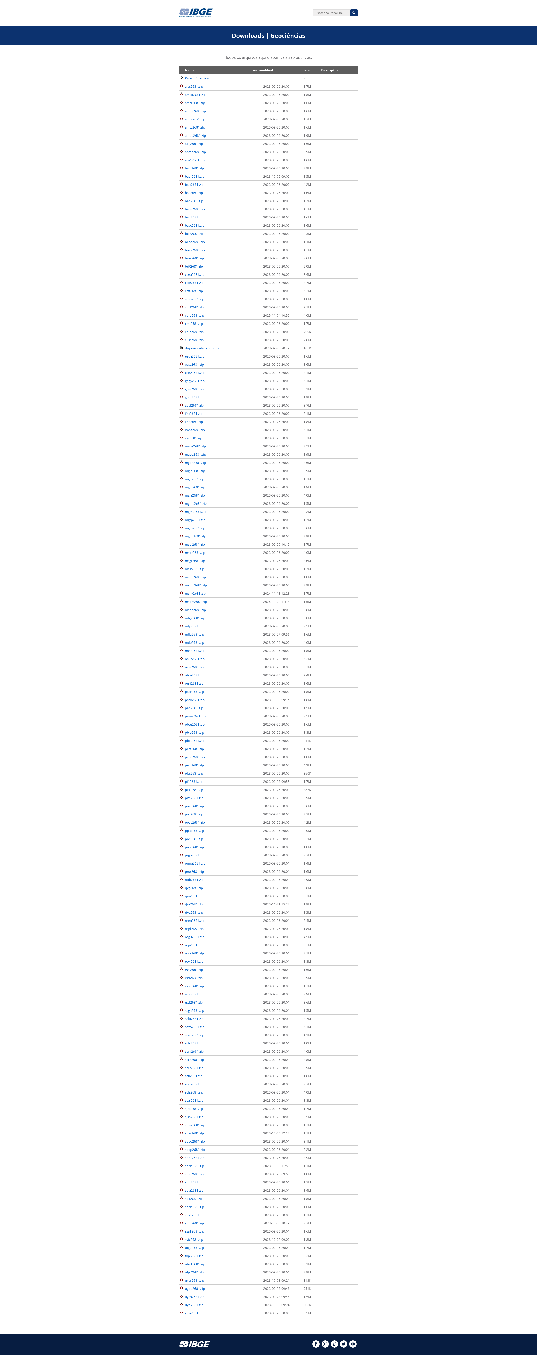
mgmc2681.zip (196, 503)
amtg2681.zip (195, 127)
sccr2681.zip (194, 1068)
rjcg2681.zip (194, 888)
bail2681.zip (194, 193)
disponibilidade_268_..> (202, 348)
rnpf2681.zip (194, 929)
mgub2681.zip (195, 536)
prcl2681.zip (194, 839)
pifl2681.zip (193, 781)
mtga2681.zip (195, 618)
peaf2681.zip (194, 749)
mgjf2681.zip (194, 479)
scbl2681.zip (194, 1043)
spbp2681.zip (195, 1149)
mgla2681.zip (195, 495)
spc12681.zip (194, 1158)
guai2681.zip (194, 405)
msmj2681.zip (195, 577)
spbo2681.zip (195, 1141)
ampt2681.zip (195, 119)
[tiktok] (334, 1346)
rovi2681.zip (194, 961)
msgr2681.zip (195, 561)
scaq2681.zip (194, 1035)
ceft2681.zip (194, 291)
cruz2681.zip (194, 332)
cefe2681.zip (194, 283)
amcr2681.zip (195, 103)
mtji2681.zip (194, 626)
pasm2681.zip (195, 716)
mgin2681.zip (195, 471)
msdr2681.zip (195, 552)
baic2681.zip (194, 184)
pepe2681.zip (195, 757)
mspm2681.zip (196, 601)
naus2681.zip (195, 659)
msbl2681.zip (195, 544)
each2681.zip (194, 356)
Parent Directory (197, 78)
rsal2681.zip (194, 969)
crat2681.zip (194, 323)
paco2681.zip (195, 700)
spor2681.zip (194, 1207)
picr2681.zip (194, 773)
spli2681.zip (194, 1198)
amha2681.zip (195, 111)
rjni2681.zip (193, 896)
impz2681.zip (195, 430)
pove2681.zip (195, 822)
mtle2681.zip (194, 642)
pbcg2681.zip (195, 724)
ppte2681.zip (194, 830)
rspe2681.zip (194, 986)
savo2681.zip (194, 1027)
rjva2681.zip (194, 912)
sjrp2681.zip (194, 1109)
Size (307, 70)
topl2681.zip (194, 1256)
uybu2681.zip (195, 1288)
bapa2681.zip (195, 209)
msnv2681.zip (195, 593)
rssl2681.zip (194, 1002)
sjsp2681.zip (194, 1117)
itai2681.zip (193, 438)
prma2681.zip (195, 863)
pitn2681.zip (194, 798)
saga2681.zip (194, 1010)
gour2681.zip (194, 397)
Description (330, 70)
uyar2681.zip (194, 1280)
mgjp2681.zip (195, 487)
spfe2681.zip (194, 1174)
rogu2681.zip (194, 937)
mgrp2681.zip (195, 520)
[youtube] (353, 1346)
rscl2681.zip (194, 978)
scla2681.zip (194, 1092)
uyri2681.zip (194, 1305)
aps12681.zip (195, 160)
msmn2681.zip (196, 585)
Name (189, 70)
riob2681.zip (194, 880)
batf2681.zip (194, 217)
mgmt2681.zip (195, 512)
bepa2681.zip (195, 242)
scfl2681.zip (193, 1076)
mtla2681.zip (194, 634)
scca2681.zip (194, 1051)
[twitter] (343, 1346)
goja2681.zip (194, 389)
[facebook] (316, 1346)
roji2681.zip (193, 945)
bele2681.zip (194, 233)
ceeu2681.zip (194, 274)
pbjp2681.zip (194, 732)
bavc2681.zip (194, 225)
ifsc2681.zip (193, 413)
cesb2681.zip (194, 299)
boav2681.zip (195, 250)
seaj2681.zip (194, 1100)
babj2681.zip (194, 168)
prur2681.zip (194, 871)
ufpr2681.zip (194, 1272)
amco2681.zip (195, 94)
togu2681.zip (194, 1248)
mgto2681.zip (195, 528)
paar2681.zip (194, 691)
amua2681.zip (195, 135)
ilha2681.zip (194, 422)
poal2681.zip (194, 806)
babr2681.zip (194, 176)
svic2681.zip (194, 1239)
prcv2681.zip (194, 847)
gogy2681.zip (195, 381)
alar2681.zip (194, 86)
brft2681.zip (194, 266)
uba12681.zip (195, 1264)
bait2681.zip (194, 201)
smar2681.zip (195, 1125)
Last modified (262, 70)
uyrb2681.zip (194, 1297)
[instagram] (325, 1346)
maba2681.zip (195, 446)
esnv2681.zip (194, 373)
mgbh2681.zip (195, 462)
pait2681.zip (194, 708)
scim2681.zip (194, 1084)
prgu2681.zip (194, 855)
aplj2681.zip (194, 144)
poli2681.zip (194, 814)
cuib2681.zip (194, 340)
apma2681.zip (195, 152)
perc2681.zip (194, 765)
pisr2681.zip (194, 790)
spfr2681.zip (194, 1182)
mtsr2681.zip (194, 651)
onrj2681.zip (194, 683)
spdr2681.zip (194, 1166)
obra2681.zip (194, 675)
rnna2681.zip (194, 920)
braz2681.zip (194, 258)
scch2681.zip (194, 1059)
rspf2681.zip (194, 994)
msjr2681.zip (194, 569)
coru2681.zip (194, 315)
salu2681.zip (194, 1019)
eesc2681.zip (194, 364)
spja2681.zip (194, 1190)
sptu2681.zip (194, 1223)
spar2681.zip (194, 1133)
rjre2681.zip (194, 904)
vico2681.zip (194, 1313)
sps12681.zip (194, 1215)
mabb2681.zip (195, 454)
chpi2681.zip (194, 307)
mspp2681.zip (195, 610)
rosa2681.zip (194, 953)
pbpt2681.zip (194, 741)
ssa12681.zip (194, 1231)
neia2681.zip (194, 667)
